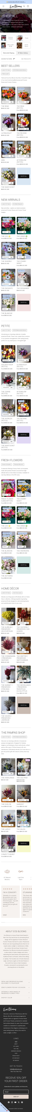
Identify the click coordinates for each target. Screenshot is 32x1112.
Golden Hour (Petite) (7, 365)
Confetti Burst (8, 854)
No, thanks (23, 1109)
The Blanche (6, 313)
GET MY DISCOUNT (23, 1098)
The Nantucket (8, 187)
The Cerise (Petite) (5, 392)
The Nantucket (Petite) (8, 446)
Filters (6, 59)
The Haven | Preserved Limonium (6, 718)
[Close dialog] (30, 1088)
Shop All (24, 176)
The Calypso (22, 778)
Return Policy (16, 1058)
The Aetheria (7, 576)
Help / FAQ (16, 1048)
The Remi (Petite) (20, 107)
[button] (3, 6)
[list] (16, 903)
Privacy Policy (16, 1055)
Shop (16, 1041)
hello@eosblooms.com (16, 1069)
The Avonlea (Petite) (6, 419)
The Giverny (6, 261)
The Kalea (21, 829)
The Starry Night (21, 262)
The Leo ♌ (5, 236)
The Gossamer (23, 288)
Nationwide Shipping (8, 53)
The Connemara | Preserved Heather (8, 658)
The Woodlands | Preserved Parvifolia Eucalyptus (24, 688)
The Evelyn (6, 804)
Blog (16, 1053)
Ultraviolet (6, 133)
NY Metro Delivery (23, 53)
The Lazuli (5, 829)
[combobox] (19, 1095)
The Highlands (7, 778)
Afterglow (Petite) (21, 161)
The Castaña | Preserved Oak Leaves (23, 629)
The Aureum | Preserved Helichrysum (7, 629)
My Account (16, 1060)
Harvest (20, 804)
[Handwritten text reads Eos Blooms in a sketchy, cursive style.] (9, 1009)
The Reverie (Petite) (22, 134)
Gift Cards (16, 1046)
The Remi (5, 106)
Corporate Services (16, 1051)
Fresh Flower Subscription (7, 500)
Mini (3, 160)
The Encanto (7, 288)
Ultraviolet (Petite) (22, 365)
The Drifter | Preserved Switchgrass (22, 658)
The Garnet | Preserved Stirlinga (6, 687)
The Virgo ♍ (22, 236)
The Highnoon (23, 551)
